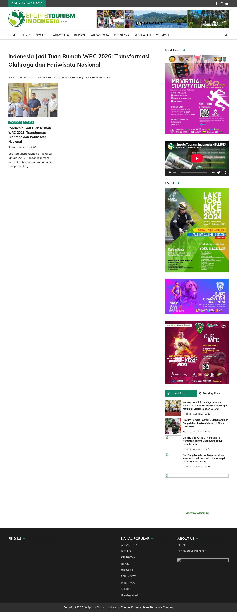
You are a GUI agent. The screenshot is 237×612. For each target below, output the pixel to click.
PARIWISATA (60, 35)
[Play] (169, 172)
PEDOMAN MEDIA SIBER (191, 551)
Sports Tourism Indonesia (103, 607)
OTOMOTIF (163, 35)
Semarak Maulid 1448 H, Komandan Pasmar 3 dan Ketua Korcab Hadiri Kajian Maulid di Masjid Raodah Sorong (205, 405)
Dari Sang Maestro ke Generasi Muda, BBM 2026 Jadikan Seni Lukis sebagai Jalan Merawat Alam (204, 458)
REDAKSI (182, 545)
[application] (197, 158)
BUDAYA (80, 35)
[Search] (226, 35)
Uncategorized (129, 595)
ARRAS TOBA (100, 35)
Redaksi (12, 147)
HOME (12, 35)
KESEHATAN (142, 35)
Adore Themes (163, 607)
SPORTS (40, 35)
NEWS (26, 35)
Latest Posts (178, 393)
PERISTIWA (121, 35)
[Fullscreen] (224, 172)
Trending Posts (212, 393)
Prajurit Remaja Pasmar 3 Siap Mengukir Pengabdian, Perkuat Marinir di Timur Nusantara (205, 423)
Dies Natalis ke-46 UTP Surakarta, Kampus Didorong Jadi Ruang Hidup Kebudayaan (203, 440)
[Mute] (218, 172)
